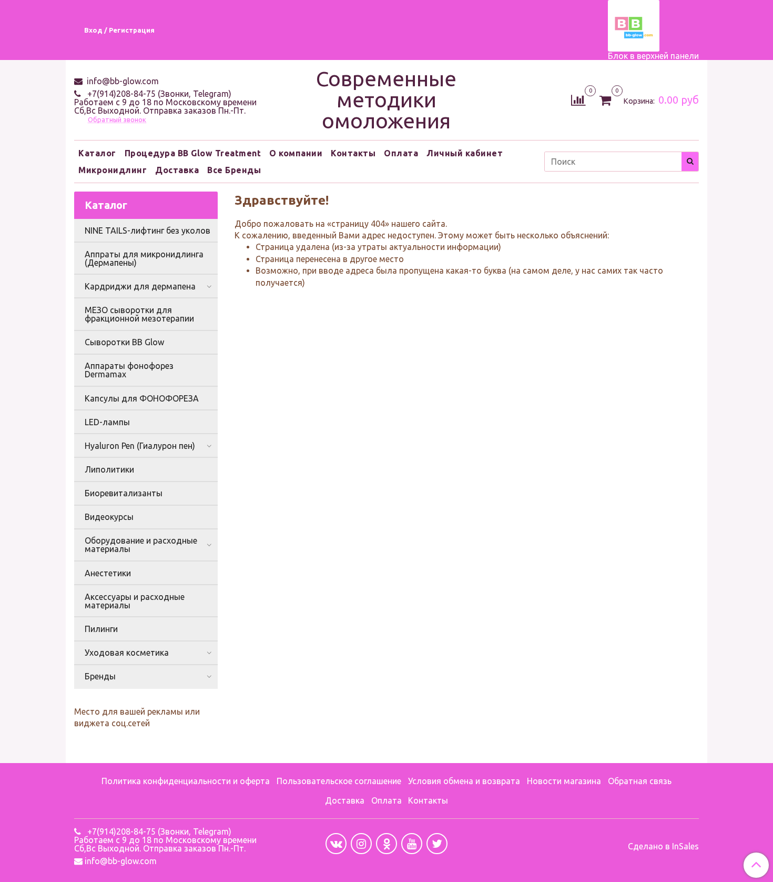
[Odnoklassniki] (386, 843)
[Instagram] (361, 843)
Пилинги (101, 629)
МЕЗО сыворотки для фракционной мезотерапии (139, 314)
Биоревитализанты (123, 493)
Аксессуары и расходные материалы (135, 601)
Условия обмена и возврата (464, 781)
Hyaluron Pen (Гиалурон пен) (140, 445)
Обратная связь (640, 781)
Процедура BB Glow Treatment (193, 153)
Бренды (100, 676)
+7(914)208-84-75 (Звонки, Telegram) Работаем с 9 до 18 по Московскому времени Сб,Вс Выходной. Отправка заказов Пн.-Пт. (165, 102)
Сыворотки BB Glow (124, 342)
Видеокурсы (109, 517)
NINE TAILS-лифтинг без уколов (147, 230)
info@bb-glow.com (122, 81)
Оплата (401, 153)
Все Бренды (234, 170)
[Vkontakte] (336, 843)
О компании (295, 153)
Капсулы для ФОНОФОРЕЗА (142, 398)
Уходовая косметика (127, 652)
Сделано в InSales (663, 846)
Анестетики (108, 573)
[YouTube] (411, 843)
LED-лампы (107, 422)
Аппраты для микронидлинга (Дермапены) (144, 258)
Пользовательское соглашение (339, 781)
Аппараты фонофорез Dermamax (129, 370)
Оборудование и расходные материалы (141, 545)
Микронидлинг (112, 170)
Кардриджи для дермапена (140, 286)
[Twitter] (436, 843)
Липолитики (109, 469)
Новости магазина (564, 781)
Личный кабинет (464, 153)
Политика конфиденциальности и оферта (185, 781)
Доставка (177, 170)
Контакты (353, 153)
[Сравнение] (578, 99)
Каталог (97, 153)
